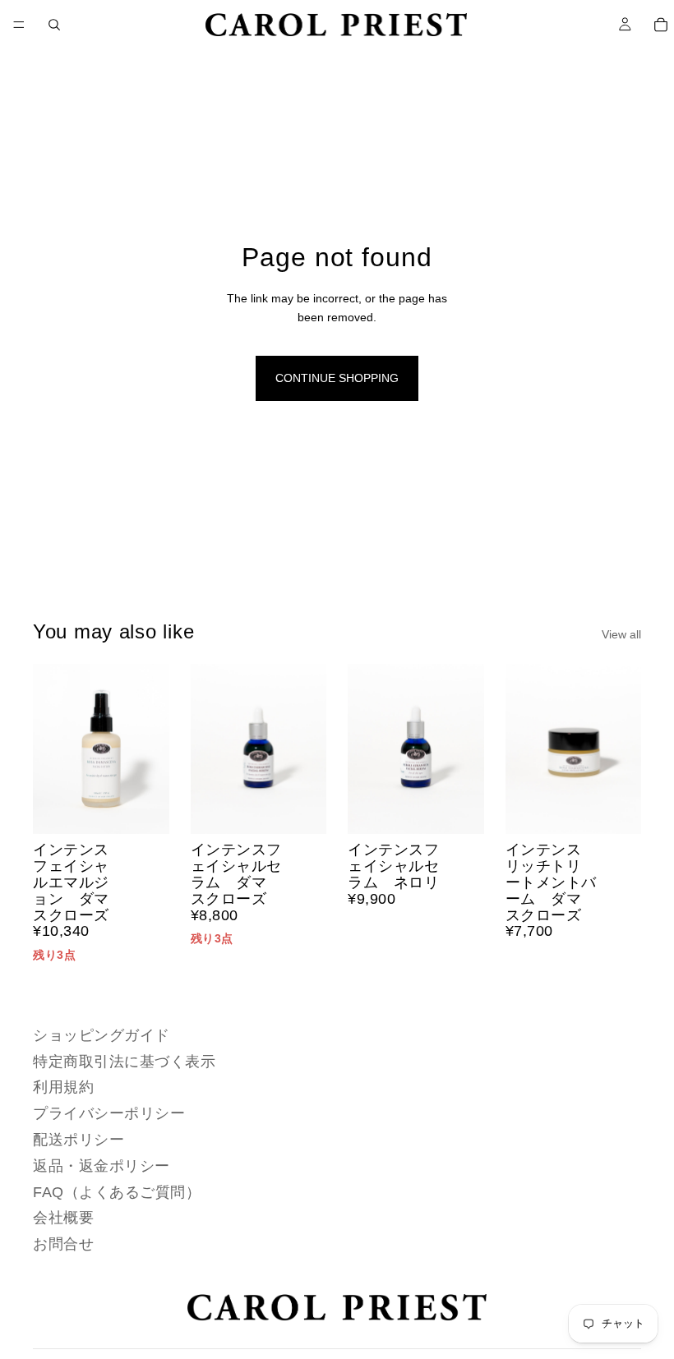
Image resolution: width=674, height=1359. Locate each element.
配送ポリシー (78, 1139)
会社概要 (63, 1217)
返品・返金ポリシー (101, 1165)
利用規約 (63, 1087)
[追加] (144, 809)
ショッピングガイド (101, 1034)
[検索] (54, 25)
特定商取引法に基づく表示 (124, 1061)
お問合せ (63, 1244)
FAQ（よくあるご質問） (117, 1191)
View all (621, 634)
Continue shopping (337, 378)
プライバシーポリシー (109, 1113)
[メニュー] (19, 25)
